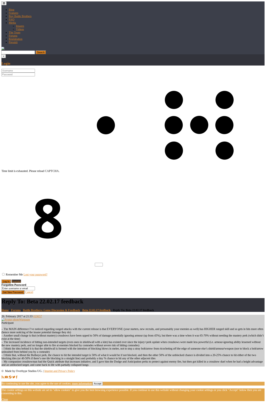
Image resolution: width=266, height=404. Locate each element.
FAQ (11, 19)
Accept (97, 383)
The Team (14, 32)
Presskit (13, 42)
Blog (11, 9)
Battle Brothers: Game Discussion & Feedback (51, 310)
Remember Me (14, 274)
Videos (20, 29)
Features (13, 12)
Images (20, 26)
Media (12, 22)
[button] (2, 48)
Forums (13, 35)
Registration (15, 39)
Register (16, 281)
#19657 (37, 316)
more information (82, 383)
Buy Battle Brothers (20, 16)
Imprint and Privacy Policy (59, 371)
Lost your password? (35, 274)
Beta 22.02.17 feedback (96, 310)
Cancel (29, 292)
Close (4, 399)
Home (5, 310)
